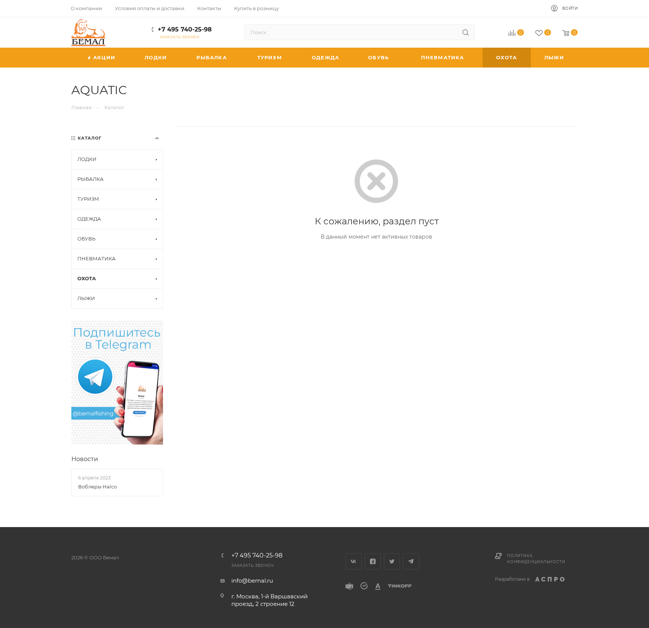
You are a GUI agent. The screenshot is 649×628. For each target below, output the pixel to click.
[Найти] (465, 32)
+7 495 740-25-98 (185, 29)
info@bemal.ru (252, 580)
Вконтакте (354, 561)
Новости (84, 459)
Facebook (373, 561)
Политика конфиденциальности (536, 558)
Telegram (411, 561)
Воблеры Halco (97, 487)
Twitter (392, 561)
